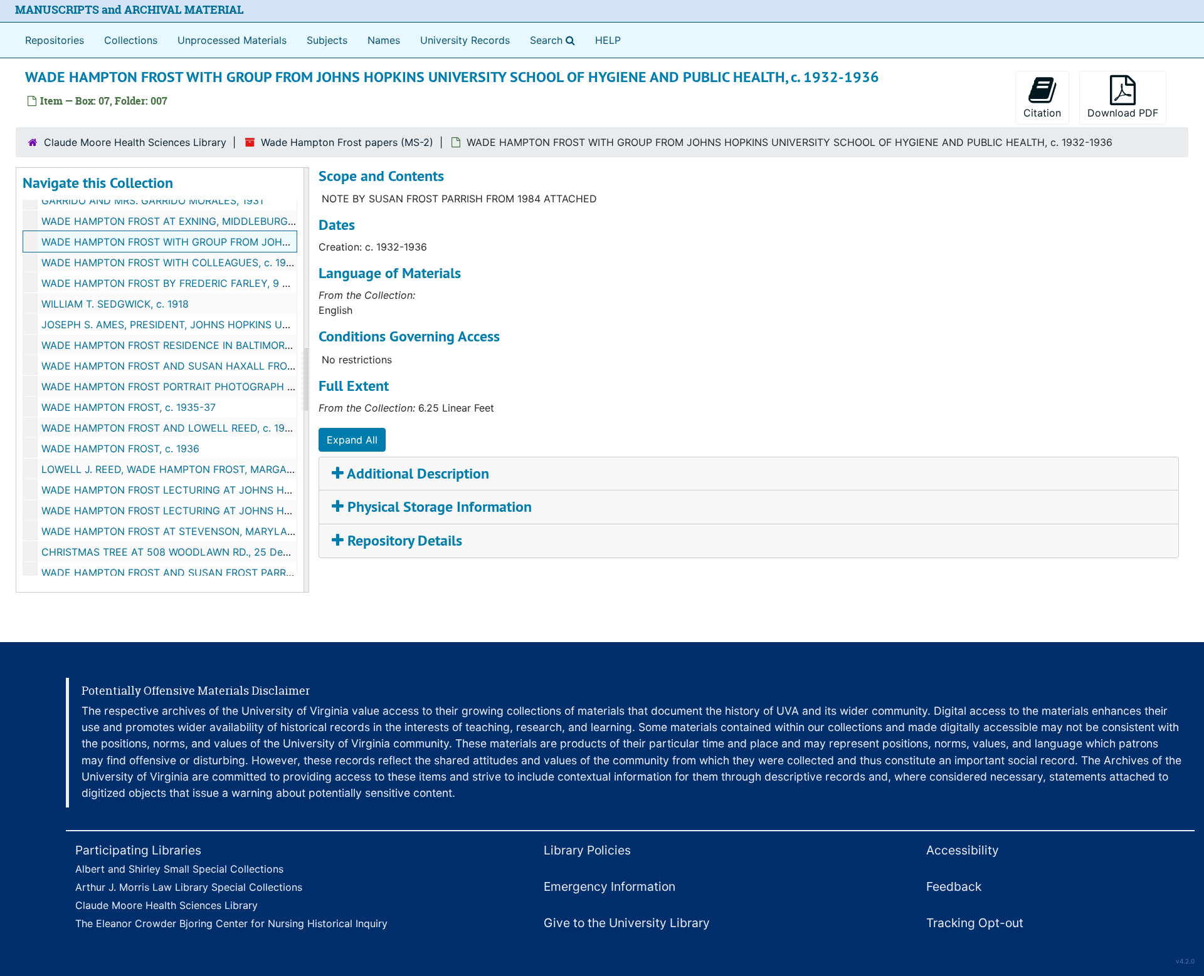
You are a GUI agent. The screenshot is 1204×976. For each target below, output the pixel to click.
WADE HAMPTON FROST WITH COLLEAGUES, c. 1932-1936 (183, 262)
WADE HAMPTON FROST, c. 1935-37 (128, 407)
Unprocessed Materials (232, 40)
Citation (1042, 112)
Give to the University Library (627, 922)
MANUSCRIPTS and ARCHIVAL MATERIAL (129, 10)
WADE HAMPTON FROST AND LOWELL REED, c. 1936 (169, 428)
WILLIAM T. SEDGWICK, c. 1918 (115, 304)
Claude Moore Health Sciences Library (135, 142)
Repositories (54, 40)
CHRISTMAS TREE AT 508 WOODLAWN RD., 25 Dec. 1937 (179, 552)
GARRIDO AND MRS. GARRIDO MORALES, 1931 (152, 200)
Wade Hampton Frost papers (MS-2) (347, 142)
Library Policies (587, 850)
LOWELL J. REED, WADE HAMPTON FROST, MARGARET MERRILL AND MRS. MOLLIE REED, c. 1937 (275, 469)
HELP (608, 40)
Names (383, 40)
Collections (130, 40)
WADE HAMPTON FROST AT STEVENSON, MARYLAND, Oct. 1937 (196, 531)
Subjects (327, 40)
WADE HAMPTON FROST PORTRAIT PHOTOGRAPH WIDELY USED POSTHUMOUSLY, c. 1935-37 (269, 386)
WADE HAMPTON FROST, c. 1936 (120, 448)
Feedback (953, 886)
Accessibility (962, 850)
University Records (465, 40)
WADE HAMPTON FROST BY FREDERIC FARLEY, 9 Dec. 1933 (185, 283)
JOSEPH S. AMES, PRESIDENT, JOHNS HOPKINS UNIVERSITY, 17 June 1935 (221, 324)
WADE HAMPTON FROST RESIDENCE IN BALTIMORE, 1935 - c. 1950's (206, 345)
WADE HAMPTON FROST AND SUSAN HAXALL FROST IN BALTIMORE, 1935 (220, 366)
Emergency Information (609, 886)
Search (555, 39)
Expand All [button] (352, 439)
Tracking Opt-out (974, 922)
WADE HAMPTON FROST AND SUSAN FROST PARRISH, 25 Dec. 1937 (206, 572)
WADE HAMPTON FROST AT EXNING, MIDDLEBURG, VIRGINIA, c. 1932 (208, 221)
